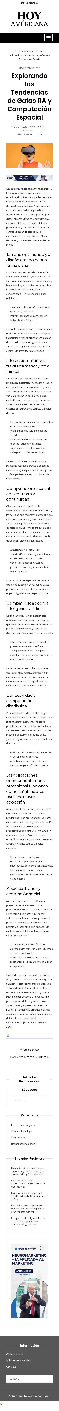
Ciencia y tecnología (29, 68)
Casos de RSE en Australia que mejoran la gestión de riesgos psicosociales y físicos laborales (28, 1171)
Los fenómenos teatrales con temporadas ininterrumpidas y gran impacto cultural (27, 1208)
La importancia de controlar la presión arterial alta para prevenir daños (29, 1196)
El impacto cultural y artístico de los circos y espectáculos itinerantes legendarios (28, 1221)
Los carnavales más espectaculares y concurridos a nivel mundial (28, 1183)
